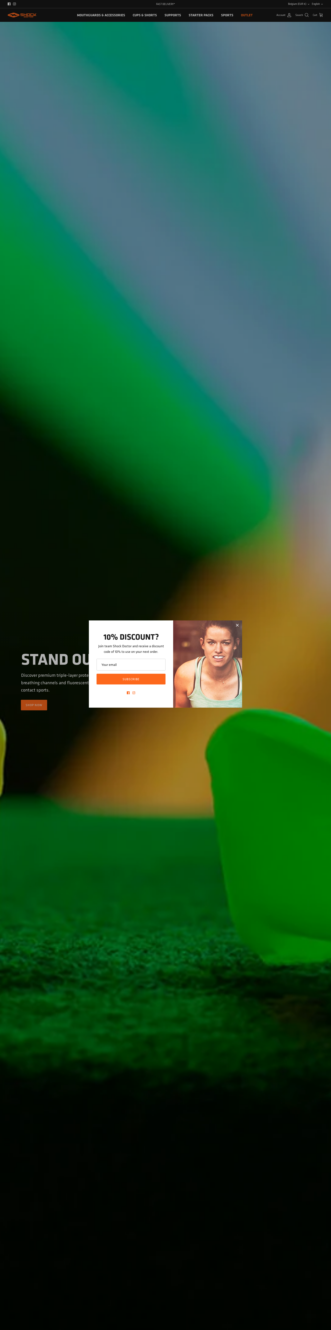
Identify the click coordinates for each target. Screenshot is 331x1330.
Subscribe (131, 679)
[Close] (237, 625)
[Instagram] (133, 692)
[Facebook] (128, 692)
